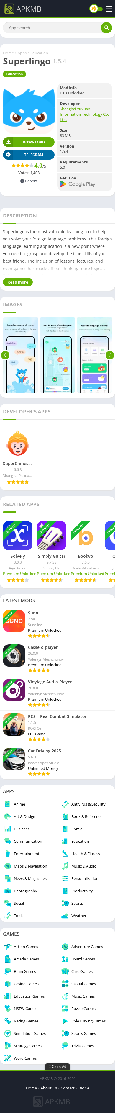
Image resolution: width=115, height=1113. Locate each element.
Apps (22, 52)
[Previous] (5, 355)
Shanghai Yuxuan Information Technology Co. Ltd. (84, 114)
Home (8, 52)
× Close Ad (57, 1067)
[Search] (106, 27)
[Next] (110, 355)
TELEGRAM (33, 154)
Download (34, 142)
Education (39, 52)
